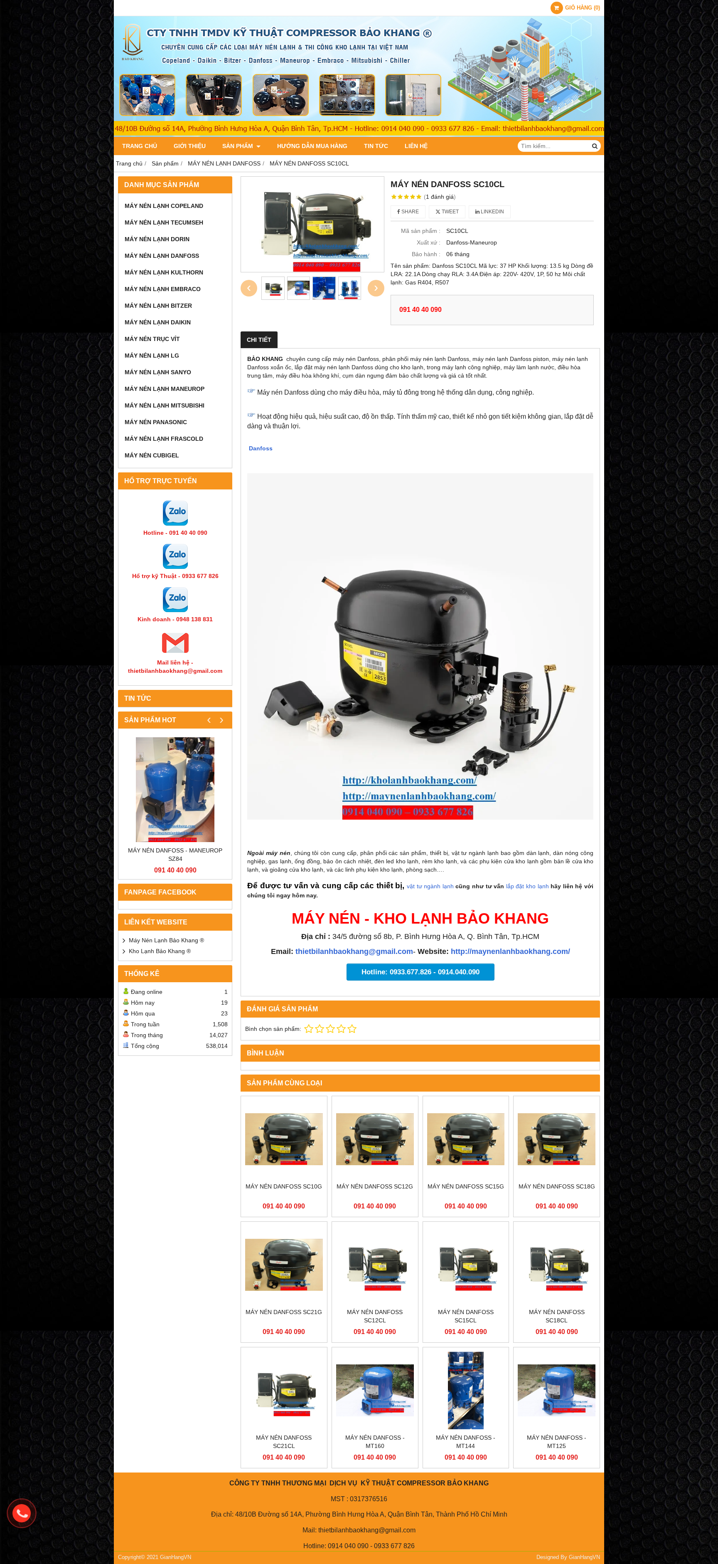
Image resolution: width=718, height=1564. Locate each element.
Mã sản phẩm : (420, 230)
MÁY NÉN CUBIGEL (152, 455)
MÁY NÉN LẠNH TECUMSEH (164, 222)
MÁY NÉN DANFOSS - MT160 (375, 1441)
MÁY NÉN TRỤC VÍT (152, 339)
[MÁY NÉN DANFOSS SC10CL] (312, 224)
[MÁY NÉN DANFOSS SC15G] (466, 1139)
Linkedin (491, 212)
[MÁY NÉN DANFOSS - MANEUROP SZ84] (175, 789)
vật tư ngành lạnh (430, 886)
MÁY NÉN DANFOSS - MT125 (556, 1441)
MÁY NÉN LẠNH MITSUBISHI (164, 405)
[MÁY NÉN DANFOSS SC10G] (284, 1139)
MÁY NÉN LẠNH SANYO (158, 372)
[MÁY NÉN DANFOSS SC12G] (375, 1139)
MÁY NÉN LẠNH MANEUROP (164, 388)
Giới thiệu (190, 146)
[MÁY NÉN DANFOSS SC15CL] (466, 1265)
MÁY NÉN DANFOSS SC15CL (466, 1316)
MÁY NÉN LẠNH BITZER (158, 305)
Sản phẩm (238, 146)
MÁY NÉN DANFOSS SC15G (466, 1186)
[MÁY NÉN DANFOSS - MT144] (466, 1390)
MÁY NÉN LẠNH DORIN (157, 239)
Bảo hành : (426, 254)
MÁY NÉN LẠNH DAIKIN (158, 322)
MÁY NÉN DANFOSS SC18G (557, 1186)
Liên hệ (416, 146)
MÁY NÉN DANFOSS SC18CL (557, 1316)
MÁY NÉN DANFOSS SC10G (284, 1186)
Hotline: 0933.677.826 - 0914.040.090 (420, 972)
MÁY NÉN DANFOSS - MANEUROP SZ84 (175, 854)
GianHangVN (584, 1557)
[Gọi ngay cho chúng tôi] (21, 1513)
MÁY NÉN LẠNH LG (152, 355)
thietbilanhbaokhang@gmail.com (354, 951)
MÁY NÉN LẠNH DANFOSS (162, 255)
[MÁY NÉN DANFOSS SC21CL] (284, 1390)
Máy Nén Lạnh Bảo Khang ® (166, 940)
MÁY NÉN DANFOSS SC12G (375, 1186)
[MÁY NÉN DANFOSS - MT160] (375, 1390)
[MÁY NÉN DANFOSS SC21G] (284, 1265)
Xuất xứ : (428, 242)
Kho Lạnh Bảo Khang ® (160, 951)
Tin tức (376, 146)
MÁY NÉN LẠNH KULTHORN (164, 272)
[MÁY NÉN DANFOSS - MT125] (556, 1390)
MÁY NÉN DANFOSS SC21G (284, 1312)
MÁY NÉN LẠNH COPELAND (164, 206)
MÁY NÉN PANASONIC (156, 422)
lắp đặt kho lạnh (528, 886)
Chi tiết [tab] (259, 339)
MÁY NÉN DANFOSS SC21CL (284, 1441)
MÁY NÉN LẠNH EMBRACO (163, 289)
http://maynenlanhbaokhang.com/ (510, 951)
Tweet (449, 212)
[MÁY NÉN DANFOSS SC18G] (556, 1139)
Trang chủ (139, 146)
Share (409, 212)
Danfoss (261, 448)
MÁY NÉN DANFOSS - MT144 (465, 1441)
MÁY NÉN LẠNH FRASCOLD (164, 438)
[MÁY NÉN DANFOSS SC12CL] (375, 1265)
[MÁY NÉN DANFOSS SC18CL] (556, 1265)
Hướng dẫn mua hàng (312, 146)
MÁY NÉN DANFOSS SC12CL (375, 1316)
